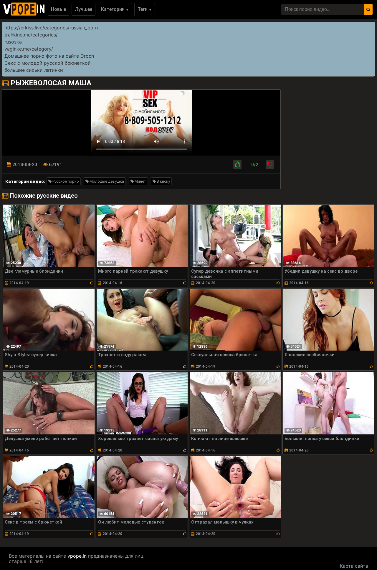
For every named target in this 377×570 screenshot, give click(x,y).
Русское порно (65, 181)
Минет (140, 181)
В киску (163, 181)
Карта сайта (354, 566)
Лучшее (83, 9)
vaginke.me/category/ (28, 49)
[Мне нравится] (237, 164)
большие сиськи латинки (33, 70)
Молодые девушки (106, 181)
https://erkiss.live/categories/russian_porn (51, 28)
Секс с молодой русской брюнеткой (47, 63)
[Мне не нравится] (270, 164)
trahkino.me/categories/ (31, 35)
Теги (145, 9)
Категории (115, 9)
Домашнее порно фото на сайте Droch (49, 56)
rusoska (13, 42)
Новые (58, 9)
